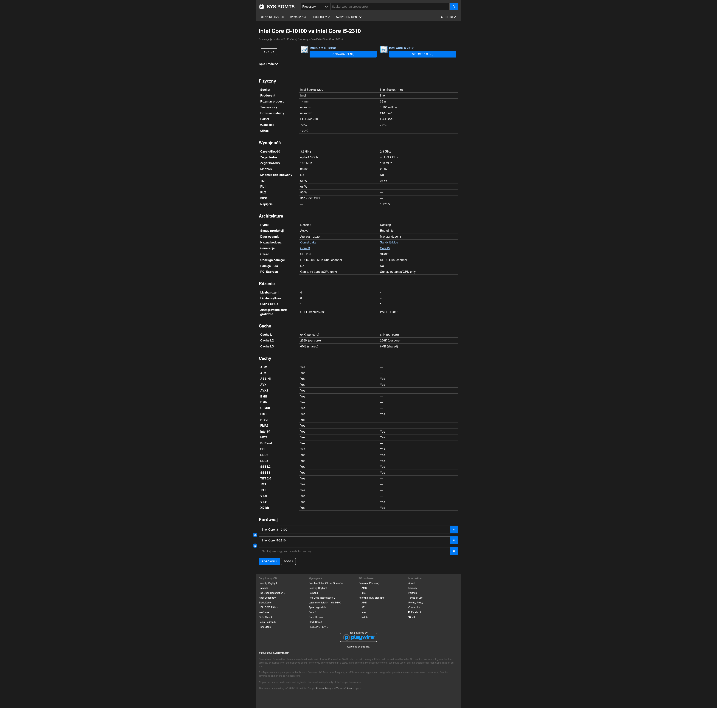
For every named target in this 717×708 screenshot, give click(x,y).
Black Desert (265, 602)
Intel (363, 592)
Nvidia (364, 617)
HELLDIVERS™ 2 (268, 607)
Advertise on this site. (358, 646)
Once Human (316, 617)
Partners (412, 592)
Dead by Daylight (268, 583)
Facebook (415, 612)
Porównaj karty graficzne (371, 597)
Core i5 (385, 248)
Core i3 (305, 248)
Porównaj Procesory (297, 39)
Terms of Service (345, 688)
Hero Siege (265, 626)
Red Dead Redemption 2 (272, 592)
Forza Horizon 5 (267, 622)
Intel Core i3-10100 (323, 48)
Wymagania (298, 17)
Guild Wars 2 (265, 617)
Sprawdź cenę (343, 54)
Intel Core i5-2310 (401, 48)
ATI (363, 607)
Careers (412, 588)
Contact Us (414, 607)
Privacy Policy (415, 602)
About (411, 583)
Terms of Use (415, 597)
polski (448, 17)
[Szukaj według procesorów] (453, 6)
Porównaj (269, 561)
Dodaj (288, 561)
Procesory (320, 17)
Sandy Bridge (389, 242)
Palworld (263, 588)
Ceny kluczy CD (272, 17)
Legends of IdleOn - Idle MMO (325, 602)
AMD (364, 588)
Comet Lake (308, 242)
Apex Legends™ (267, 597)
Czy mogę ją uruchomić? (277, 7)
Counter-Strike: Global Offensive (326, 583)
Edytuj (269, 51)
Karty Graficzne (347, 17)
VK (413, 617)
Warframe (264, 612)
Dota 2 (312, 612)
